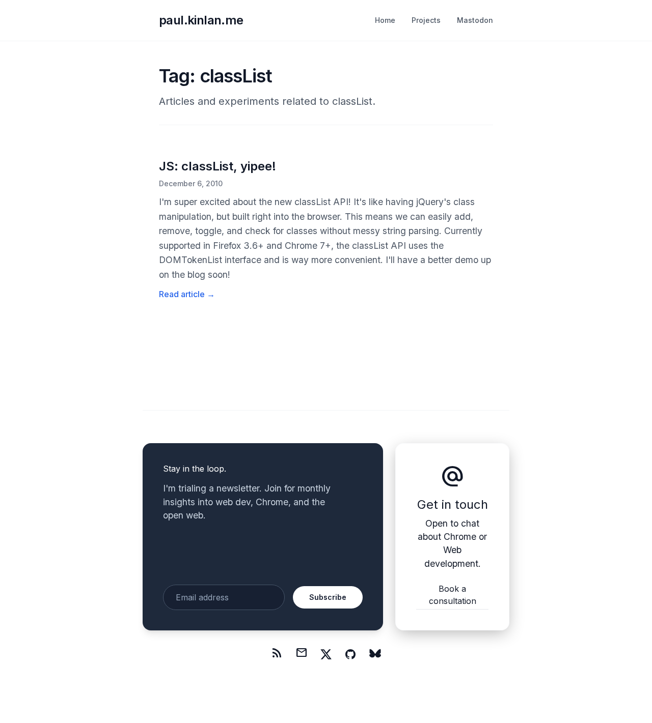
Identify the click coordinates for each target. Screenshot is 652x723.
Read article (187, 294)
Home (385, 20)
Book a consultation (452, 595)
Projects (426, 20)
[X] (326, 654)
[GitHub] (350, 654)
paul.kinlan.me (201, 20)
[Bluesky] (375, 654)
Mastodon (475, 20)
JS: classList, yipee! (217, 166)
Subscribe (327, 597)
